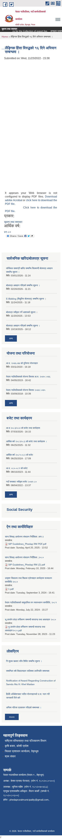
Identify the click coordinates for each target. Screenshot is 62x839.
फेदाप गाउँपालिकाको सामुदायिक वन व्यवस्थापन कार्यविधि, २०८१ (31, 602)
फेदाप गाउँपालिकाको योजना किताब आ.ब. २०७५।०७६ (28, 376)
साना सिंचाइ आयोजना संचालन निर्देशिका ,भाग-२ (24, 536)
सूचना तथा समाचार (13, 222)
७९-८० (7, 231)
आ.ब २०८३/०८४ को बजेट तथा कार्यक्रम (23, 428)
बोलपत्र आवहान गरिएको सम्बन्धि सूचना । (23, 285)
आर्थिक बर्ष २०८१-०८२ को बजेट (19, 454)
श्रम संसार (10, 756)
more (12, 717)
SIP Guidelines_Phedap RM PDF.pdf (27, 544)
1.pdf (11, 589)
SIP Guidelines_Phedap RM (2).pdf (26, 564)
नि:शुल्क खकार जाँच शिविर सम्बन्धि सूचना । (24, 661)
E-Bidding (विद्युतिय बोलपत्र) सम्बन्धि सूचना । (26, 298)
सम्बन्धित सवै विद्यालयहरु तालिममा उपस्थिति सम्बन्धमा (27, 671)
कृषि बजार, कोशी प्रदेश (16, 746)
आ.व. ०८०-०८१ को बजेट (17, 468)
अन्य (11, 338)
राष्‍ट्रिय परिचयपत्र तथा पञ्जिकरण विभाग (25, 740)
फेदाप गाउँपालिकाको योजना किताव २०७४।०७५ (25, 390)
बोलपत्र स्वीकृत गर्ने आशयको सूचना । (22, 312)
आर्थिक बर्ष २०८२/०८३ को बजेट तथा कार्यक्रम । (26, 441)
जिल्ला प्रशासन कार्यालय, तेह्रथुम (22, 751)
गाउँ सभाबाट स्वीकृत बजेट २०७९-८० (21, 481)
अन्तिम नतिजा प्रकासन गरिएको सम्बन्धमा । (23, 707)
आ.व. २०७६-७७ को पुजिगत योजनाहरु (22, 363)
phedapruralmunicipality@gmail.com (29, 799)
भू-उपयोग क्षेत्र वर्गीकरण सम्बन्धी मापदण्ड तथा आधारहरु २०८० (30, 619)
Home (5, 36)
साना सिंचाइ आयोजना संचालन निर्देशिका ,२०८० (24, 557)
